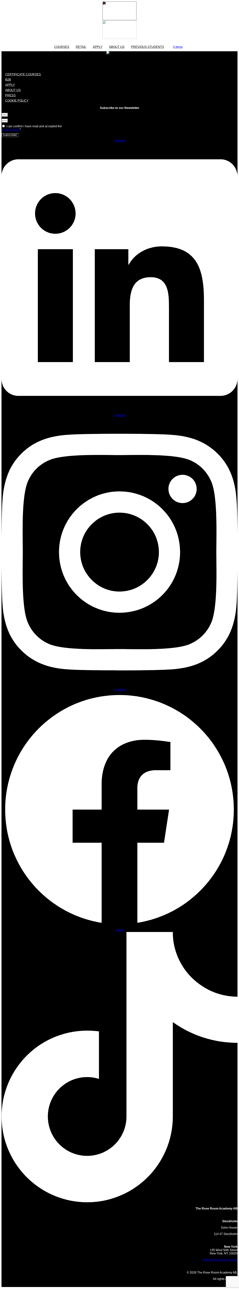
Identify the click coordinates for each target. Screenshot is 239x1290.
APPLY (98, 46)
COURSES (61, 46)
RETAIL (81, 46)
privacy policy (10, 129)
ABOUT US (13, 90)
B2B (8, 79)
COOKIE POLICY (17, 100)
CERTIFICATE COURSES (23, 74)
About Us (117, 46)
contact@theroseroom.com (220, 1259)
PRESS (10, 95)
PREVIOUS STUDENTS (147, 46)
